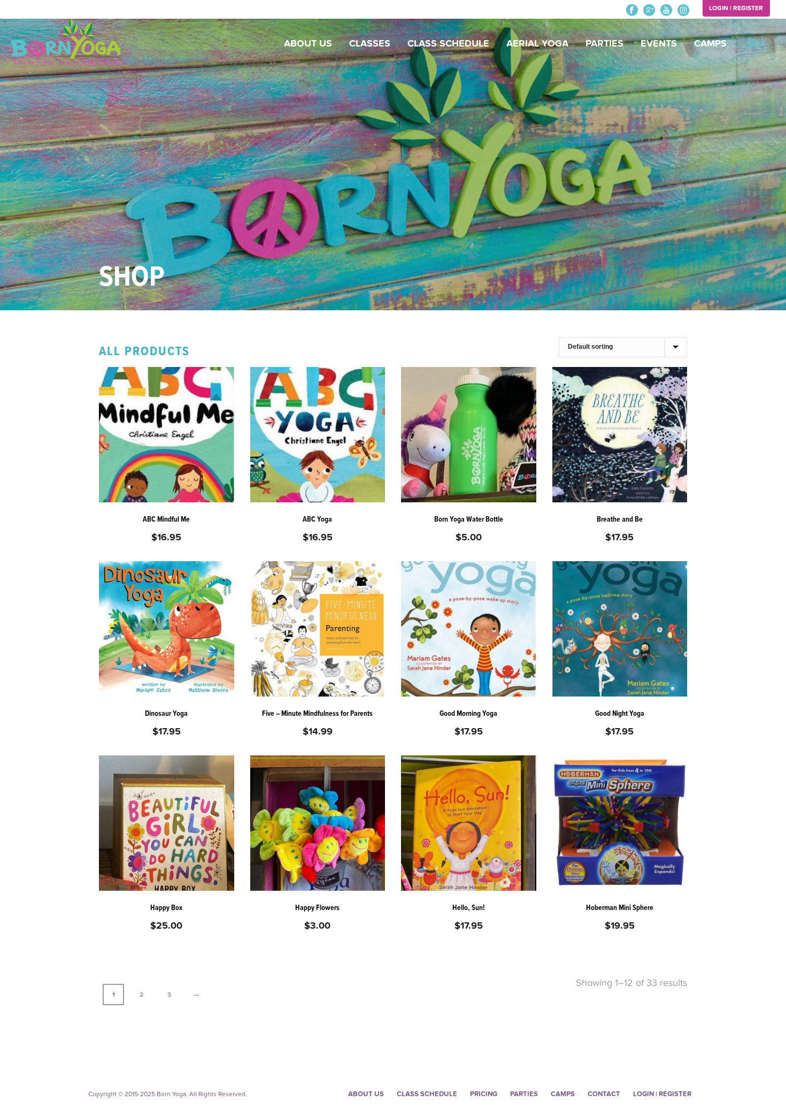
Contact (604, 1094)
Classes (369, 43)
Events (659, 43)
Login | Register (736, 8)
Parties (604, 43)
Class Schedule (448, 43)
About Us (308, 43)
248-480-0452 (33, 10)
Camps (710, 43)
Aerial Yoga (537, 43)
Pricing (483, 1094)
